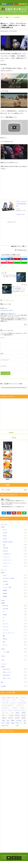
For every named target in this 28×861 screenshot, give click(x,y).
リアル (12, 713)
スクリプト (14, 630)
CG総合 (13, 649)
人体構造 (23, 713)
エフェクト (14, 623)
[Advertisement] (14, 185)
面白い (18, 725)
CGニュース (10, 17)
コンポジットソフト (14, 560)
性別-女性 (10, 718)
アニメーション (5, 700)
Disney (3, 697)
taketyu (25, 250)
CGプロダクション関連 (14, 578)
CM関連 (14, 614)
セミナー (4, 710)
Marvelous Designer (14, 542)
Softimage (14, 548)
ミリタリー (10, 710)
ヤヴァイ (24, 710)
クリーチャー (20, 705)
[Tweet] (4, 259)
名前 (2, 353)
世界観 (17, 713)
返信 (25, 324)
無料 (8, 720)
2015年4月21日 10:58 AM (7, 310)
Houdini (14, 538)
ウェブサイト (4, 366)
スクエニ (23, 708)
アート (14, 700)
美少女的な (19, 720)
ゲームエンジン (14, 557)
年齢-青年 (4, 718)
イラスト (22, 700)
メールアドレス (5, 360)
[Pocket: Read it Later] (7, 263)
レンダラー (14, 566)
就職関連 (14, 590)
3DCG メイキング (14, 678)
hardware (14, 581)
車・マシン (20, 246)
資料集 (12, 723)
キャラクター (14, 626)
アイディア (23, 697)
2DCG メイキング (14, 672)
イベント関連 (14, 652)
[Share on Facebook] (10, 259)
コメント (3, 337)
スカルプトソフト (14, 563)
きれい (17, 697)
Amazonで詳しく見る (20, 214)
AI (14, 611)
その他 (13, 660)
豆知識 (7, 723)
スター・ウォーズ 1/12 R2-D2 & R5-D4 (21, 203)
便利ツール (4, 715)
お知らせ (13, 656)
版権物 (12, 720)
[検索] (26, 1)
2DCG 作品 (14, 605)
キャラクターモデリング (7, 705)
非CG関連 (13, 686)
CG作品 (3, 600)
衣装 (3, 723)
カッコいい (13, 702)
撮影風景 (24, 718)
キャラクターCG (22, 702)
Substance (14, 551)
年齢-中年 (23, 715)
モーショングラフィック (14, 633)
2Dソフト (14, 529)
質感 (17, 723)
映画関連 (18, 17)
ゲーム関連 (14, 584)
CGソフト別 (4, 524)
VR (14, 620)
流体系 (3, 720)
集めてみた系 (5, 725)
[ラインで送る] (20, 263)
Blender (14, 535)
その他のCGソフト (14, 554)
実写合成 (14, 639)
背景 (14, 642)
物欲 (13, 682)
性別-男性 (17, 718)
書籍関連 (14, 596)
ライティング (5, 713)
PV (14, 617)
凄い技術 (11, 715)
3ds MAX (14, 532)
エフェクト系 (5, 702)
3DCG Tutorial (14, 675)
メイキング (3, 664)
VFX (13, 697)
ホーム (3, 17)
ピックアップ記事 (14, 587)
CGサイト (14, 575)
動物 (14, 636)
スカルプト (15, 708)
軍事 (25, 723)
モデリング (17, 710)
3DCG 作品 (14, 608)
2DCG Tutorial (14, 669)
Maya (14, 545)
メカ (25, 246)
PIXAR (8, 697)
